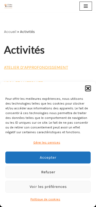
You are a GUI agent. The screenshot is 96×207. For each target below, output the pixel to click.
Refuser (48, 172)
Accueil (10, 31)
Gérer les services (46, 142)
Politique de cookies (45, 199)
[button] (88, 88)
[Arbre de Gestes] (8, 6)
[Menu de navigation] (85, 6)
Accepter (48, 157)
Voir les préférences (48, 186)
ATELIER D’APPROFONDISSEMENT (36, 67)
